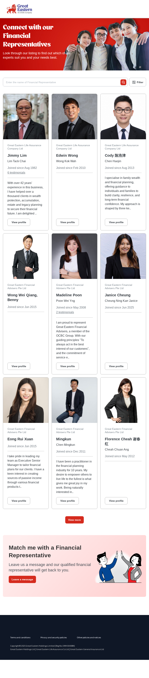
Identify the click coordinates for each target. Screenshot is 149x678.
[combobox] (63, 82)
